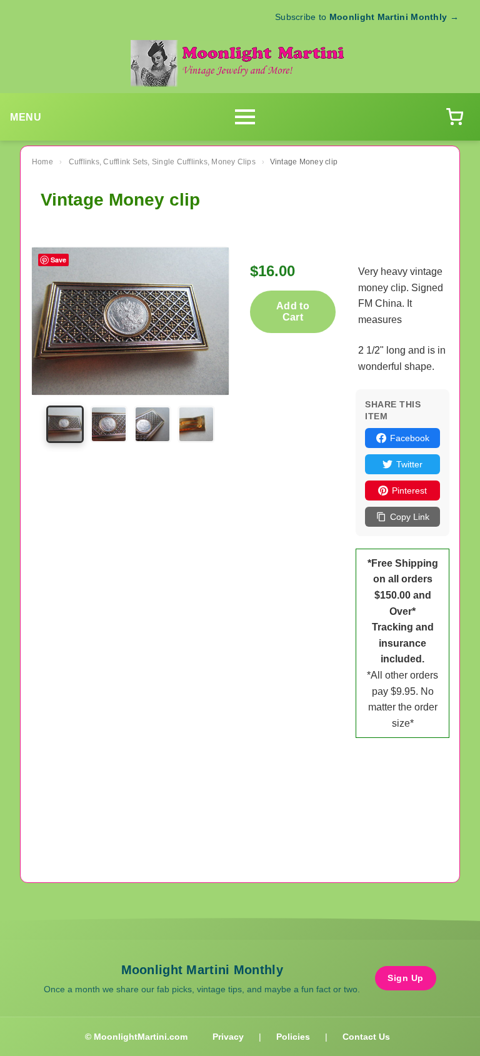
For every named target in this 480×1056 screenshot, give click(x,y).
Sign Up (406, 978)
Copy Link (409, 517)
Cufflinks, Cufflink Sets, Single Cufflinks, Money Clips (162, 161)
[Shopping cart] (454, 117)
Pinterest (409, 491)
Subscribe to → (367, 17)
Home (42, 161)
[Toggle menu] (245, 117)
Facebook (409, 438)
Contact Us (366, 1037)
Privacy (228, 1037)
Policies (293, 1037)
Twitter (409, 464)
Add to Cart (292, 311)
